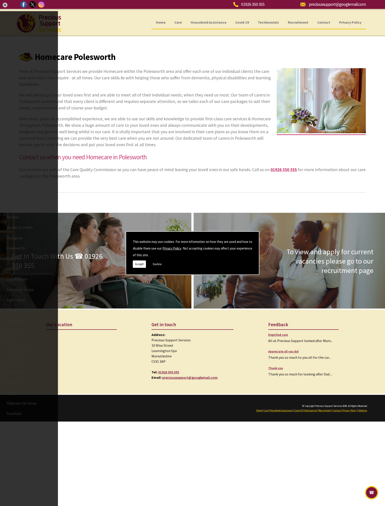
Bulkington (16, 113)
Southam (14, 413)
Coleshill (13, 144)
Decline (157, 264)
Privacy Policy (171, 248)
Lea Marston (17, 279)
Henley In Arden (20, 227)
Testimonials (268, 22)
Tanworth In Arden (22, 434)
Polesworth (16, 351)
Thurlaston (16, 444)
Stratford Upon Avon (24, 424)
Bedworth (15, 72)
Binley (12, 103)
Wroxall (13, 496)
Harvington (16, 206)
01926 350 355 (252, 4)
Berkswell (15, 82)
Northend (15, 320)
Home (161, 22)
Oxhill (11, 341)
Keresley (14, 258)
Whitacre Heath (20, 475)
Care (178, 22)
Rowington (16, 372)
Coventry (14, 155)
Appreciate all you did (283, 351)
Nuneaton (15, 330)
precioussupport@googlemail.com (337, 4)
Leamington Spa (20, 289)
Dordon (13, 165)
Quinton (13, 361)
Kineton (13, 268)
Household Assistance (208, 22)
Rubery (12, 382)
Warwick (13, 455)
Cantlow (13, 124)
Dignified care (278, 335)
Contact (323, 22)
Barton (12, 62)
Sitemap (362, 410)
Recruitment (298, 22)
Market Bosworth (21, 310)
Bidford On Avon (20, 93)
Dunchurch (15, 186)
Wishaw (13, 485)
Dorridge (14, 175)
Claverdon (15, 134)
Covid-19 (242, 22)
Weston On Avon (20, 465)
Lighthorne (16, 299)
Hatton (13, 217)
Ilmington (15, 238)
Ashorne (13, 31)
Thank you (275, 368)
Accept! (139, 264)
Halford (13, 196)
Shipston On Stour (22, 403)
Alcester (13, 20)
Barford (13, 51)
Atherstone (16, 41)
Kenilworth (16, 248)
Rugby (12, 393)
